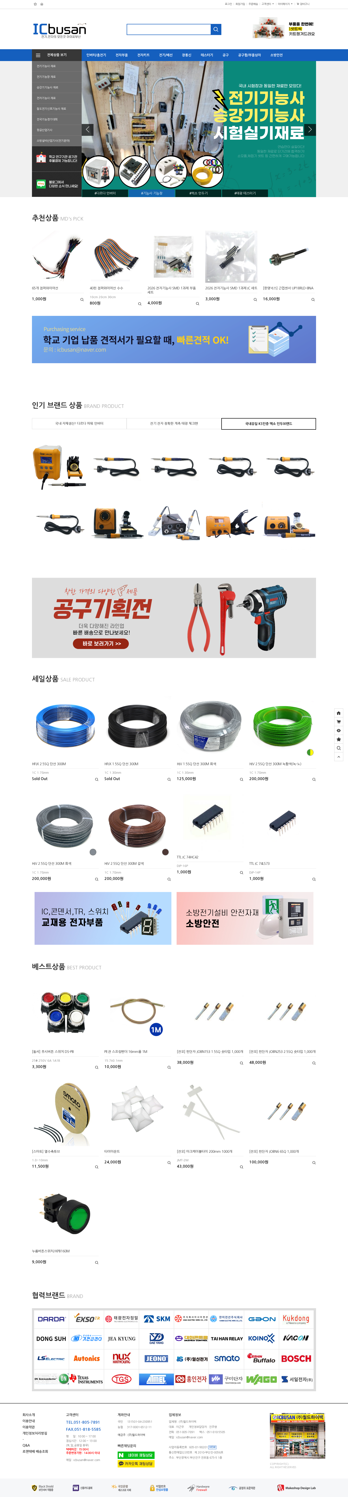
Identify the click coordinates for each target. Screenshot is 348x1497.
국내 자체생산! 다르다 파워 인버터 (79, 423)
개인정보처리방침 (34, 1433)
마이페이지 (284, 4)
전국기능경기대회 (47, 119)
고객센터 (267, 4)
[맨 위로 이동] (339, 756)
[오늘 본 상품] (339, 730)
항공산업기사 (44, 130)
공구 (226, 55)
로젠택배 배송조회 (35, 1451)
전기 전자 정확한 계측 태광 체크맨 (174, 423)
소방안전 (276, 55)
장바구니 (306, 4)
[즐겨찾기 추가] (339, 739)
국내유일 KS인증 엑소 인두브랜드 (268, 423)
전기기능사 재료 (46, 66)
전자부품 (122, 55)
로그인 (228, 4)
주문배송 (253, 4)
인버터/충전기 (96, 55)
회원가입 (240, 4)
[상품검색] (339, 748)
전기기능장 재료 (46, 76)
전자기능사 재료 (46, 98)
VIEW (212, 1447)
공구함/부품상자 (249, 55)
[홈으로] (339, 713)
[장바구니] (339, 721)
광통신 (186, 55)
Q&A (26, 1445)
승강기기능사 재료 (47, 87)
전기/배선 (166, 55)
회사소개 (28, 1415)
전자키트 (143, 55)
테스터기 (207, 55)
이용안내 (28, 1421)
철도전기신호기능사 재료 (51, 108)
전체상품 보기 (55, 55)
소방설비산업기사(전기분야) (53, 140)
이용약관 (28, 1427)
